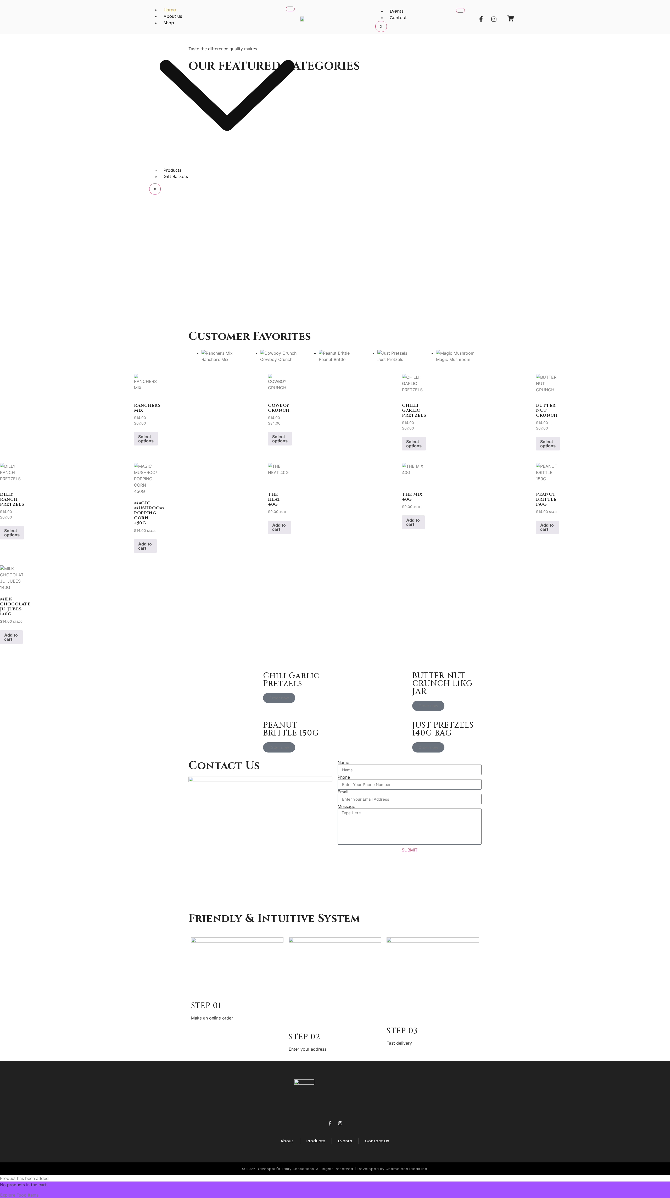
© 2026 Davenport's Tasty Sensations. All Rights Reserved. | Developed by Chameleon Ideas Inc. (335, 1168)
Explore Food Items (19, 1194)
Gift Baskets (176, 176)
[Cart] (510, 18)
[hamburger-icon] (290, 9)
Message (346, 806)
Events (397, 11)
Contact (398, 18)
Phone (344, 777)
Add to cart (145, 546)
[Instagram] (494, 19)
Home (170, 10)
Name (343, 762)
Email (343, 792)
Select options (146, 438)
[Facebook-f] (481, 19)
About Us (173, 16)
